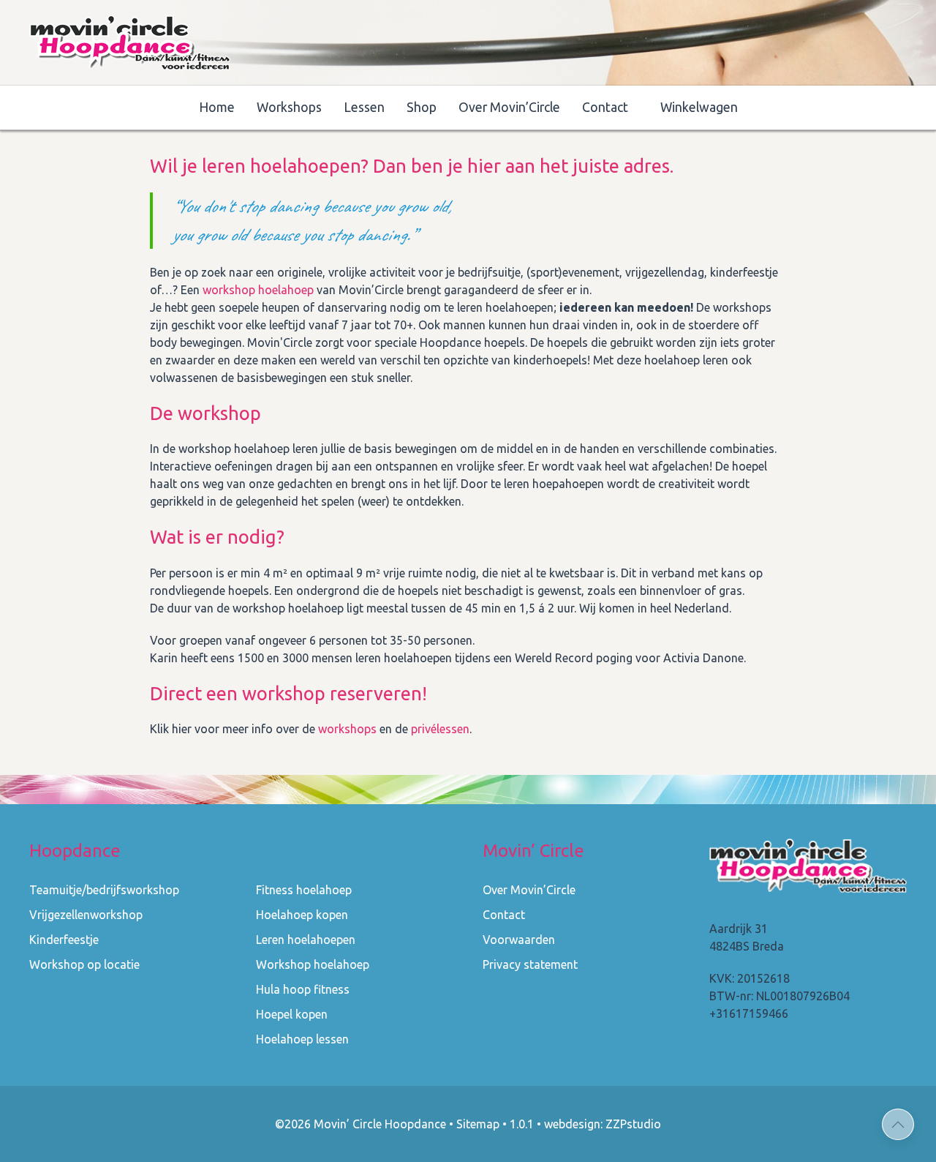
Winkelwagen (699, 107)
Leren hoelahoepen (305, 939)
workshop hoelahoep (258, 289)
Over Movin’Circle (509, 107)
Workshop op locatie (84, 964)
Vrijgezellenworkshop (86, 914)
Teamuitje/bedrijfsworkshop (104, 889)
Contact (605, 107)
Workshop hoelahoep (312, 964)
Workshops (289, 107)
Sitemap (477, 1124)
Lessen (364, 107)
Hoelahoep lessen (302, 1039)
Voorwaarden (519, 939)
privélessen (440, 728)
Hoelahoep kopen (302, 914)
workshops (347, 728)
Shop (422, 107)
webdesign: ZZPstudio (602, 1124)
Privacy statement (530, 964)
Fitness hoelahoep (304, 889)
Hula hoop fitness (303, 989)
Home (217, 107)
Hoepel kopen (292, 1014)
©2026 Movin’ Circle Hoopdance (360, 1124)
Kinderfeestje (64, 939)
